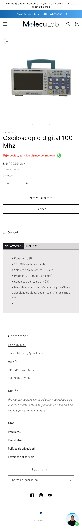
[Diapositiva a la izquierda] (32, 125)
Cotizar (41, 209)
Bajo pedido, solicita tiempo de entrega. (29, 155)
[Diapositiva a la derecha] (49, 125)
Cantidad (8, 175)
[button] (5, 24)
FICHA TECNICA (14, 246)
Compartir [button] (13, 232)
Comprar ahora (41, 220)
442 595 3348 (17, 345)
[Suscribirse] (69, 480)
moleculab (44, 520)
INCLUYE (31, 246)
